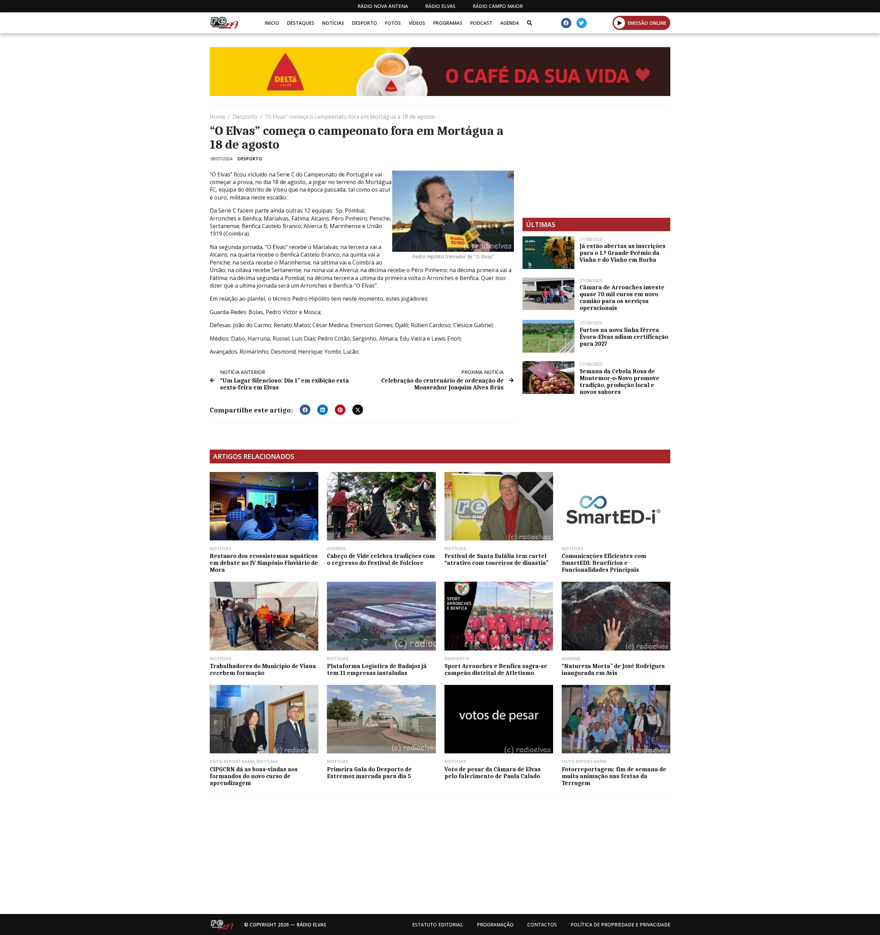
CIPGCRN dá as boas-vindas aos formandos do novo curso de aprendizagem (254, 776)
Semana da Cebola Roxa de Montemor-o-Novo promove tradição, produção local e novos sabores (619, 381)
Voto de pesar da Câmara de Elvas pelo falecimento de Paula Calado (492, 773)
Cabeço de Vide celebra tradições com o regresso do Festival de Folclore (381, 559)
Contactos (542, 924)
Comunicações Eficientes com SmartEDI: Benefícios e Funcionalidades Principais (604, 562)
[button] (619, 22)
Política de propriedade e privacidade (620, 924)
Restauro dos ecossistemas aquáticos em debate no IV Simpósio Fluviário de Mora (264, 562)
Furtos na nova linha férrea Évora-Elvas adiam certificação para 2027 (624, 336)
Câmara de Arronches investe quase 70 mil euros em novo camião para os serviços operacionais (622, 297)
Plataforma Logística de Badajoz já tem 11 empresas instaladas (377, 669)
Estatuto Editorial (437, 924)
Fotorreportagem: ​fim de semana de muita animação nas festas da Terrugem (614, 776)
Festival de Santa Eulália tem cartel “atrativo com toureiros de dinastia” (496, 559)
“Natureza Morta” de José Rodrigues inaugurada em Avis (613, 669)
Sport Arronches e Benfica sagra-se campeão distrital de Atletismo (495, 669)
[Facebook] (566, 23)
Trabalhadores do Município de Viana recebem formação (263, 669)
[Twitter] (581, 23)
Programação (495, 924)
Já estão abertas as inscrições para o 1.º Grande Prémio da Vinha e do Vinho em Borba (623, 253)
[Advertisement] (596, 161)
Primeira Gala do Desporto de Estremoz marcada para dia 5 (369, 773)
